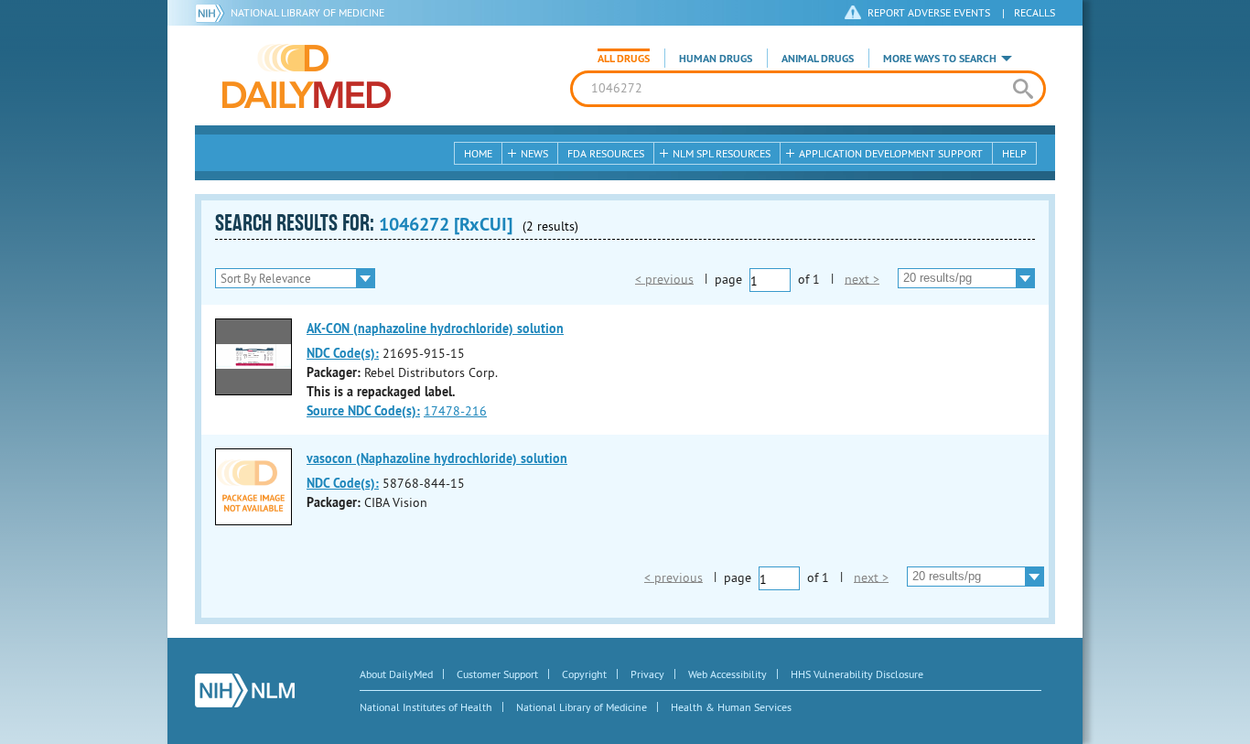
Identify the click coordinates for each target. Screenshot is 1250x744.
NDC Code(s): (343, 353)
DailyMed (306, 76)
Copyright (584, 674)
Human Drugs (715, 58)
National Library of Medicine (307, 12)
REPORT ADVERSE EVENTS (928, 12)
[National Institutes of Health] (213, 13)
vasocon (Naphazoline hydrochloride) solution (437, 458)
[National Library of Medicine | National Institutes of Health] (245, 690)
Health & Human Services (731, 707)
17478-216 (455, 411)
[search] (1022, 88)
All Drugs (624, 58)
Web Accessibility (727, 674)
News (534, 153)
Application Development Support (891, 153)
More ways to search (940, 58)
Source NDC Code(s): (363, 411)
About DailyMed (396, 674)
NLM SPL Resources (721, 153)
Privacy (647, 674)
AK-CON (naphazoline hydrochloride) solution (435, 328)
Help (1014, 153)
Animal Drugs (817, 58)
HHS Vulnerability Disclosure (857, 674)
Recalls (1034, 12)
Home (478, 153)
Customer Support (497, 674)
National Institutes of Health (426, 707)
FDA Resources (605, 153)
